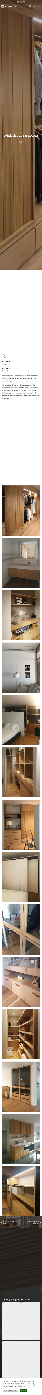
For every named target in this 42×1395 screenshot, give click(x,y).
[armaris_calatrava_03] (21, 1034)
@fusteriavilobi (22, 1299)
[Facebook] (23, 1)
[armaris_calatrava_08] (21, 929)
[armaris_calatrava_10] (21, 510)
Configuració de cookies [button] (10, 1390)
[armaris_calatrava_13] (21, 563)
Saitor (4, 364)
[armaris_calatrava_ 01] (21, 668)
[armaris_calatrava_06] (21, 877)
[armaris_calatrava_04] (21, 772)
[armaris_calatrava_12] (21, 615)
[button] (37, 6)
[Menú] (30, 6)
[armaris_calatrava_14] (21, 1139)
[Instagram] (18, 1)
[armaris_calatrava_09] (21, 1087)
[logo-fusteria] (9, 6)
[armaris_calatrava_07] (21, 720)
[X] (21, 1)
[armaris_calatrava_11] (21, 825)
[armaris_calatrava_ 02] (21, 982)
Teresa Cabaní (7, 371)
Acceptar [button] (23, 1390)
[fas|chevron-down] (21, 142)
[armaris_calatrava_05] (21, 1191)
